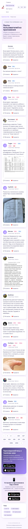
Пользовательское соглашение (14, 527)
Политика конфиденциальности (14, 525)
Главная (8, 2)
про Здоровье (7, 515)
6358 (11, 443)
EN (24, 7)
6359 (16, 443)
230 (14, 439)
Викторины (9, 9)
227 (23, 436)
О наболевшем (15, 508)
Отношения (7, 512)
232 (23, 439)
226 (18, 436)
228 (4, 439)
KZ (21, 7)
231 (19, 439)
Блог (7, 12)
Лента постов (10, 5)
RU (18, 7)
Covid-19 (6, 508)
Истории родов (17, 512)
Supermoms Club (5, 16)
